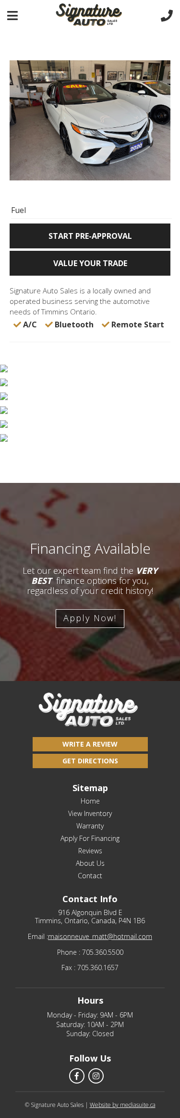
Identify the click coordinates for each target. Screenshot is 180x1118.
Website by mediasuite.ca (123, 1105)
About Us (90, 863)
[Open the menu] (12, 16)
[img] (90, 369)
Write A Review (90, 744)
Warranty (90, 826)
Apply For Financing (90, 838)
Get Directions (90, 760)
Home (90, 801)
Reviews (90, 851)
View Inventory (90, 813)
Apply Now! (90, 618)
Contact (90, 875)
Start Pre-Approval (90, 236)
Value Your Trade (90, 263)
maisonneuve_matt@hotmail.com (100, 937)
